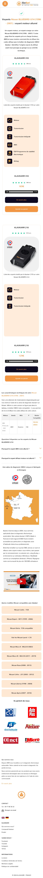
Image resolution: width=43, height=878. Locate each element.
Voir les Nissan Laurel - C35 (22, 637)
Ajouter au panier (21, 378)
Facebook (5, 841)
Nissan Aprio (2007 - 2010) (22, 693)
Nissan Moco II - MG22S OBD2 (21, 647)
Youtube (4, 843)
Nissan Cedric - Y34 (21, 610)
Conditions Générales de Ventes (12, 861)
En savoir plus (21, 369)
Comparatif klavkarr (8, 829)
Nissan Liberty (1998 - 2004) (21, 684)
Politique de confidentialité (10, 866)
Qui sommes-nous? (8, 826)
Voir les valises (36, 427)
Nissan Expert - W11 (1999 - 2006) (21, 619)
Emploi (4, 832)
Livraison (4, 858)
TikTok (4, 849)
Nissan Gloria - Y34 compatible (21, 628)
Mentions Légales (7, 863)
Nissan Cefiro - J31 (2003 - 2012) (21, 674)
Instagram (5, 846)
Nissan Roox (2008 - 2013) (21, 665)
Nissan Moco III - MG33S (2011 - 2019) (21, 656)
